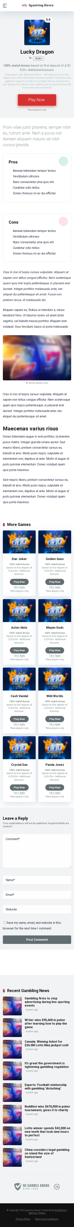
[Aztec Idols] (19, 621)
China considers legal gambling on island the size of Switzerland (47, 1153)
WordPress (60, 1210)
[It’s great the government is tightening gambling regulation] (12, 1079)
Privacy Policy (23, 1219)
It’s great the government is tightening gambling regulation (47, 1065)
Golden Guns (55, 559)
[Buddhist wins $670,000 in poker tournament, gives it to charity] (12, 1122)
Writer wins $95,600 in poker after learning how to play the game (46, 1023)
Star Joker (19, 559)
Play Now (36, 99)
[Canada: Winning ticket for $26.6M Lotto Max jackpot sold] (12, 1057)
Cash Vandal (19, 696)
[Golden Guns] (54, 552)
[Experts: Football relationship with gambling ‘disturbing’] (12, 1101)
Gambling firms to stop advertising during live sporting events (47, 1002)
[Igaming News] (37, 5)
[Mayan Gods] (54, 621)
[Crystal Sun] (19, 758)
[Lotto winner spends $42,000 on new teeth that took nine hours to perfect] (12, 1144)
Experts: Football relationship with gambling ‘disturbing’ (46, 1086)
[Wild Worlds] (54, 689)
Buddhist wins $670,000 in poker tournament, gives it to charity (47, 1108)
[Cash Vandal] (19, 689)
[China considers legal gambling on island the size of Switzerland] (12, 1166)
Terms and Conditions (46, 1219)
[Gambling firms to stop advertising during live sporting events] (12, 1014)
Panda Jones (55, 765)
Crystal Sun (19, 765)
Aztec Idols (19, 627)
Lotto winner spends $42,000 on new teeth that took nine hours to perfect (47, 1131)
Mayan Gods (55, 627)
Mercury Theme (37, 1213)
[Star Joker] (19, 552)
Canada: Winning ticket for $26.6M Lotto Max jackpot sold (46, 1043)
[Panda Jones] (54, 758)
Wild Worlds (54, 696)
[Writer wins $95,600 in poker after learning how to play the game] (12, 1036)
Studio (38, 58)
